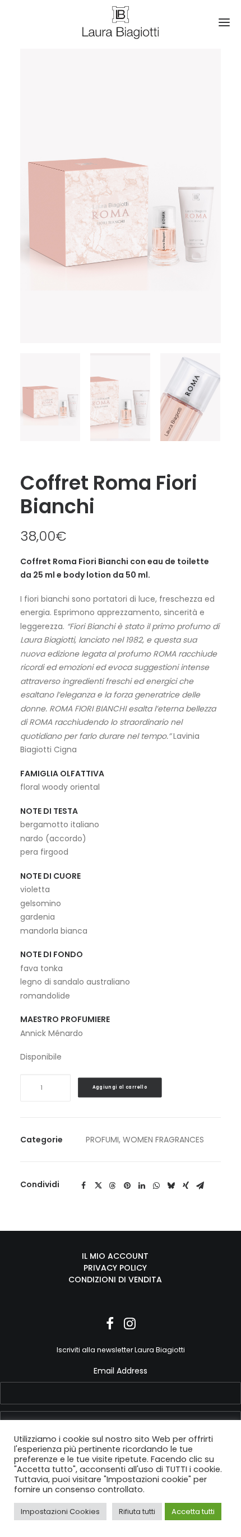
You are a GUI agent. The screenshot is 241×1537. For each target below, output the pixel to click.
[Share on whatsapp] (156, 1185)
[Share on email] (200, 1185)
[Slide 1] (50, 397)
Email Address (120, 1370)
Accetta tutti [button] (193, 1511)
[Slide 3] (190, 397)
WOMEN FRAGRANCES (163, 1139)
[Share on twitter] (98, 1185)
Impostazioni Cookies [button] (60, 1511)
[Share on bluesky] (171, 1185)
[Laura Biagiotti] (120, 22)
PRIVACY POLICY (115, 1267)
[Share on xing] (185, 1185)
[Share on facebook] (83, 1185)
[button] (224, 22)
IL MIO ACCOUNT (115, 1256)
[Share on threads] (112, 1185)
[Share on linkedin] (142, 1185)
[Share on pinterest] (127, 1185)
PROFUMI (102, 1139)
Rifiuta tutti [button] (137, 1511)
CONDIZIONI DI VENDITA (115, 1279)
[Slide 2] (120, 397)
